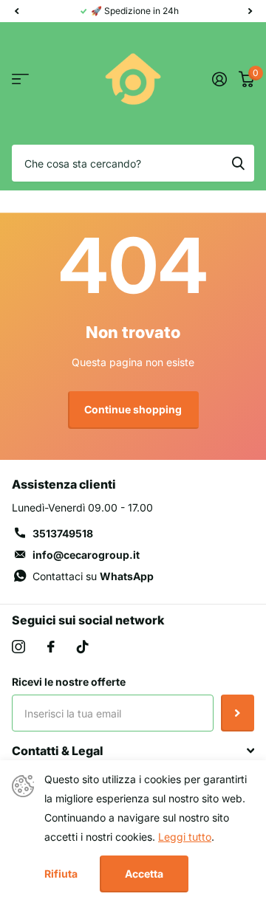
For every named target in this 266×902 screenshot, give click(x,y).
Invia (237, 713)
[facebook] (51, 647)
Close (133, 750)
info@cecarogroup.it (86, 554)
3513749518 (63, 533)
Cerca (238, 163)
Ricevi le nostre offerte (69, 681)
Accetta (144, 873)
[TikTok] (83, 646)
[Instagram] (18, 646)
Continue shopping (133, 409)
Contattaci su (93, 576)
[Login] (219, 79)
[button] (16, 11)
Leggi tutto (184, 836)
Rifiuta (61, 874)
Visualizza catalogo (20, 79)
